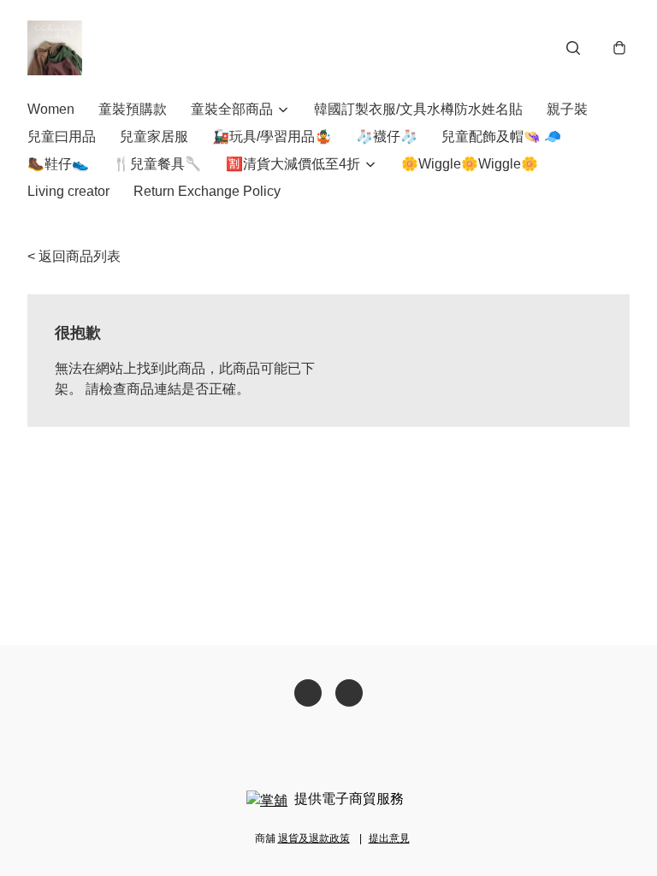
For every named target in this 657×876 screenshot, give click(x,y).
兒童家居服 (154, 136)
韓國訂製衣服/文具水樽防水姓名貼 (418, 109)
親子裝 (567, 109)
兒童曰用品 (61, 136)
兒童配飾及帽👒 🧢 (501, 136)
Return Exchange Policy (207, 191)
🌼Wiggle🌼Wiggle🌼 (469, 164)
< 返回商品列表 (74, 256)
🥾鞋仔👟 (58, 164)
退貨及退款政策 (314, 838)
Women (50, 109)
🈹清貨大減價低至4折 (293, 164)
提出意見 (389, 838)
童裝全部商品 (232, 109)
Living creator (68, 191)
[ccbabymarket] (54, 48)
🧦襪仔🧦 (386, 136)
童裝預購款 (132, 109)
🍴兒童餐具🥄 (157, 164)
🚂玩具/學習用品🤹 (272, 136)
